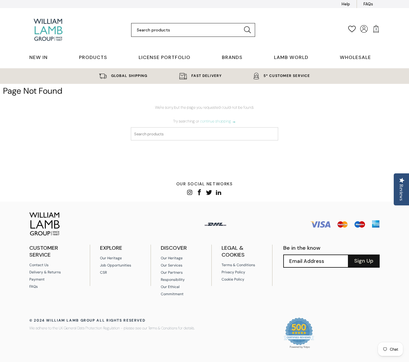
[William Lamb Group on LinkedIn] (219, 193)
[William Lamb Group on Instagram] (190, 193)
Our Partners (172, 272)
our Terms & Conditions (159, 328)
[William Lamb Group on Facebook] (200, 193)
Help (346, 4)
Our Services (171, 265)
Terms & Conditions (238, 265)
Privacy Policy (233, 272)
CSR (103, 272)
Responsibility (173, 279)
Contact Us (39, 265)
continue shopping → (218, 121)
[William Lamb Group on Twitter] (209, 193)
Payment (37, 279)
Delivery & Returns (45, 272)
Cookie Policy (233, 279)
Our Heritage (111, 258)
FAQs (368, 4)
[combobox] (188, 30)
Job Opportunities (115, 265)
